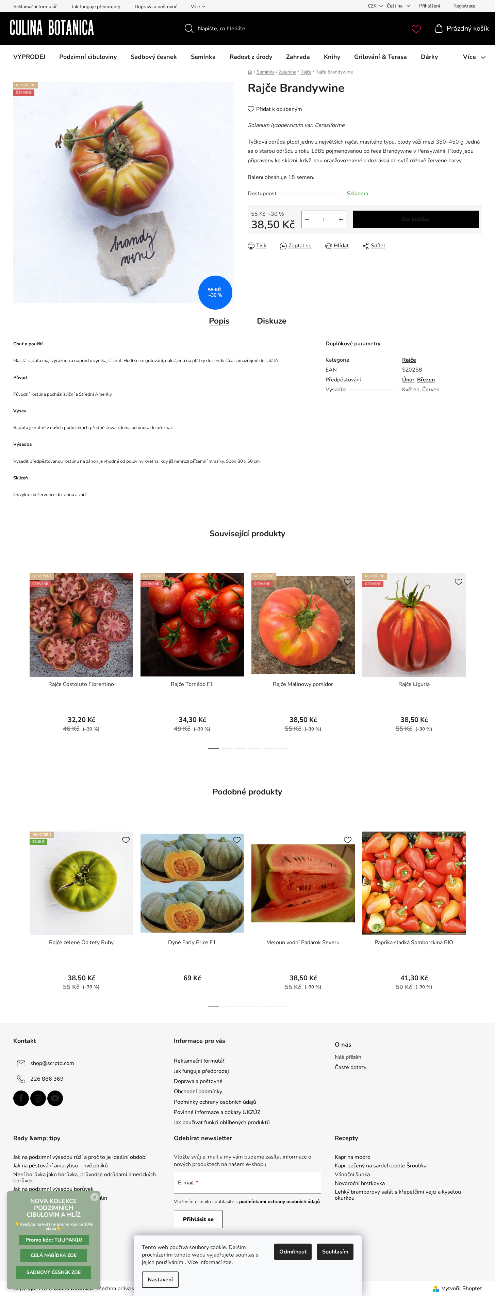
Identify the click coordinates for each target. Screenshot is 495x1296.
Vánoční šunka (352, 1175)
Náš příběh (348, 1057)
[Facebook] (21, 1098)
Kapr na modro (352, 1157)
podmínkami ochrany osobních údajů (279, 1201)
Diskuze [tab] (271, 320)
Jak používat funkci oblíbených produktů (222, 1122)
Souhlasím (335, 1252)
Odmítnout (293, 1252)
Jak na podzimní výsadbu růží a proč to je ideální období (80, 1157)
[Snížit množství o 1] (307, 219)
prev (18, 659)
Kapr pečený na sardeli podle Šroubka (381, 1166)
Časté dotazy (350, 1067)
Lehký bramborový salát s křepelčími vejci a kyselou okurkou (398, 1195)
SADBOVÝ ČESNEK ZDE (54, 1272)
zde (227, 1262)
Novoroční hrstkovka (360, 1184)
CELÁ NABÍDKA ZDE (54, 1255)
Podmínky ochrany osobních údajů (215, 1102)
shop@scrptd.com (52, 1063)
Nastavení (160, 1279)
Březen (426, 379)
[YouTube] (55, 1098)
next (476, 659)
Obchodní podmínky (198, 1091)
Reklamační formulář (35, 6)
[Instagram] (38, 1098)
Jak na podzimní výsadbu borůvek (53, 1189)
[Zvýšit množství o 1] (341, 219)
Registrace (464, 6)
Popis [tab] (219, 320)
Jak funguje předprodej (96, 6)
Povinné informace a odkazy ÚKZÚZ (217, 1112)
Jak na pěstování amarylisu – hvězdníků (60, 1166)
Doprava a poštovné (156, 6)
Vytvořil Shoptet (462, 1288)
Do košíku (415, 219)
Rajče (409, 360)
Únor (408, 379)
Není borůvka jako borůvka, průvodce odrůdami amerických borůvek (84, 1178)
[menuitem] (29, 56)
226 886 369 (47, 1079)
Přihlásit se (198, 1219)
